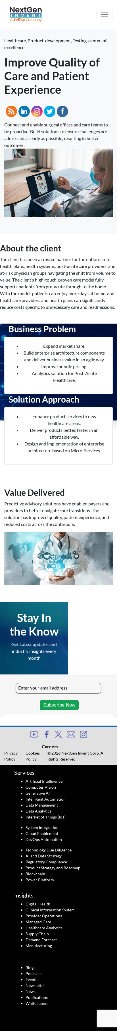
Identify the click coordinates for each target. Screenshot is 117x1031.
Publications (37, 997)
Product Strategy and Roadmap (53, 867)
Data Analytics (38, 811)
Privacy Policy (11, 756)
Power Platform (40, 879)
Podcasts (33, 973)
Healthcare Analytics (44, 927)
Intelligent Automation (46, 799)
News (30, 991)
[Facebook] (46, 733)
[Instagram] (83, 733)
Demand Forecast (41, 939)
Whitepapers (37, 1003)
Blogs (30, 967)
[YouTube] (34, 733)
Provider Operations (44, 915)
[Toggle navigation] (104, 14)
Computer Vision (41, 787)
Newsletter (35, 985)
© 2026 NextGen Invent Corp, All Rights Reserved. (76, 756)
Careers (50, 746)
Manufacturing (39, 945)
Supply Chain (37, 933)
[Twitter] (58, 733)
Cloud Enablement (42, 833)
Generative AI (38, 793)
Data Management (42, 805)
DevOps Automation (44, 839)
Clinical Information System (50, 909)
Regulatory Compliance (46, 861)
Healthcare (15, 40)
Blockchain (35, 873)
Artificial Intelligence (44, 781)
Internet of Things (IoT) (46, 817)
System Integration (42, 827)
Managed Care (38, 921)
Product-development (49, 40)
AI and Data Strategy (44, 855)
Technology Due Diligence (49, 849)
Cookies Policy (33, 756)
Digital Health (38, 903)
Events (31, 979)
